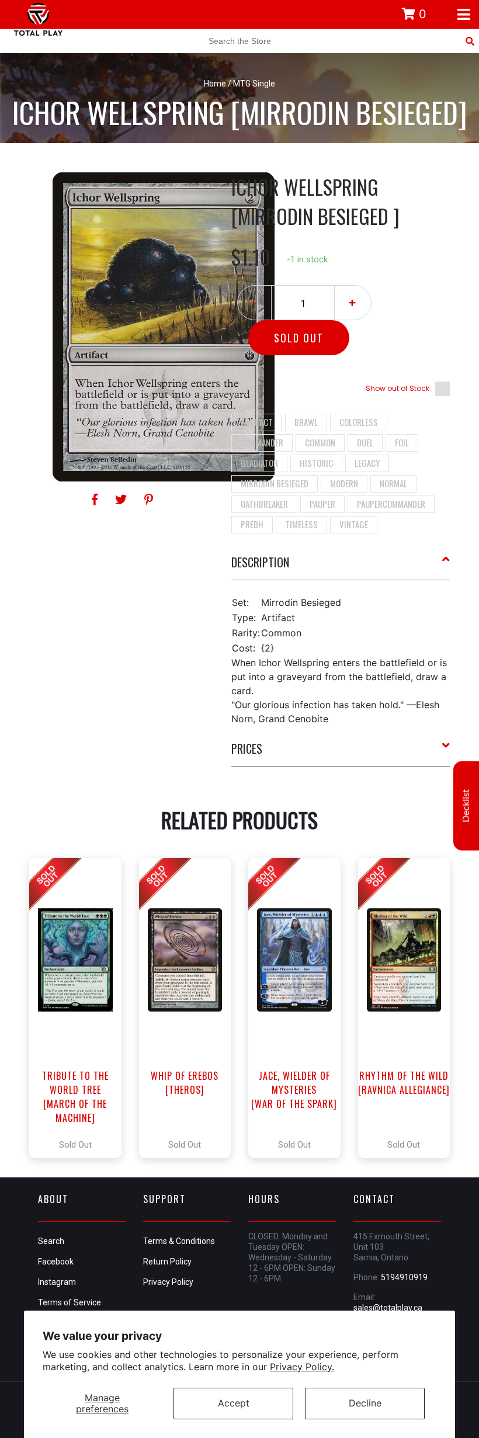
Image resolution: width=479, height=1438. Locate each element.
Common (320, 442)
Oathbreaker (264, 503)
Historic (316, 462)
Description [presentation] (260, 562)
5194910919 (404, 1277)
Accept (233, 1403)
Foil (402, 442)
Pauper (322, 503)
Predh (252, 524)
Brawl (306, 421)
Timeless (301, 524)
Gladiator (259, 462)
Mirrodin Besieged (274, 483)
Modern (344, 483)
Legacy (367, 462)
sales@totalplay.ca (387, 1307)
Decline (365, 1403)
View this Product (80, 1008)
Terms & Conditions (179, 1241)
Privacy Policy (168, 1282)
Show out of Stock (397, 388)
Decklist (466, 805)
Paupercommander (391, 503)
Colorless (358, 421)
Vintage (353, 524)
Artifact (257, 421)
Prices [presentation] (246, 748)
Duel (365, 442)
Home (215, 83)
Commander (262, 442)
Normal (393, 483)
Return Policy (167, 1261)
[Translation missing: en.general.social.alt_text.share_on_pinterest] (148, 500)
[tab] (340, 566)
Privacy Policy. (302, 1367)
